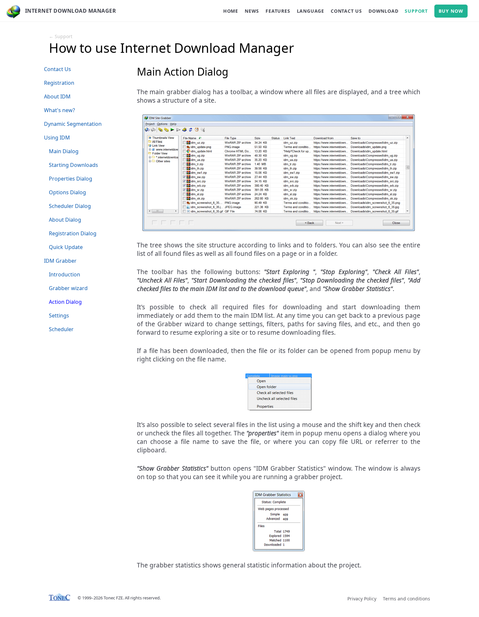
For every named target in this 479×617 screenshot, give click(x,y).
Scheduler (61, 329)
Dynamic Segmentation (73, 123)
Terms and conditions (406, 598)
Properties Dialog (70, 178)
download (383, 11)
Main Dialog (64, 151)
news (252, 11)
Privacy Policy (361, 598)
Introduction (64, 274)
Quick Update (66, 247)
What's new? (59, 110)
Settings (59, 315)
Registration (59, 82)
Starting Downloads (73, 165)
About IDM (57, 96)
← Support (60, 36)
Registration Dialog (72, 233)
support (416, 11)
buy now (451, 11)
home (230, 11)
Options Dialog (67, 192)
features (278, 11)
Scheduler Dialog (70, 206)
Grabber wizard (68, 288)
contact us (346, 11)
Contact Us (57, 69)
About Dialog (65, 219)
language (310, 11)
